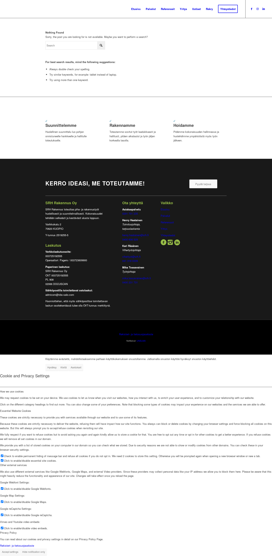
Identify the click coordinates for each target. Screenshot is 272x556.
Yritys (164, 229)
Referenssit (167, 222)
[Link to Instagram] (258, 9)
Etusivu (165, 209)
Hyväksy (52, 367)
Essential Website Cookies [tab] (15, 411)
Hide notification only (33, 551)
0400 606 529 (130, 239)
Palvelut (165, 216)
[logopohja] (32, 9)
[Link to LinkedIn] (264, 9)
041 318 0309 (130, 261)
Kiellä (64, 367)
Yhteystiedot (168, 235)
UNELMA (141, 340)
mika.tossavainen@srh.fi (136, 278)
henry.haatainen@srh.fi (135, 235)
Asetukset (76, 367)
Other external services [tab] (13, 465)
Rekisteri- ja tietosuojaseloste (136, 334)
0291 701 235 (130, 213)
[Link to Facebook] (252, 9)
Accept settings (10, 551)
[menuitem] (136, 9)
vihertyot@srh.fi (131, 256)
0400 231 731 (130, 282)
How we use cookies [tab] (12, 391)
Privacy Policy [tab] (8, 532)
